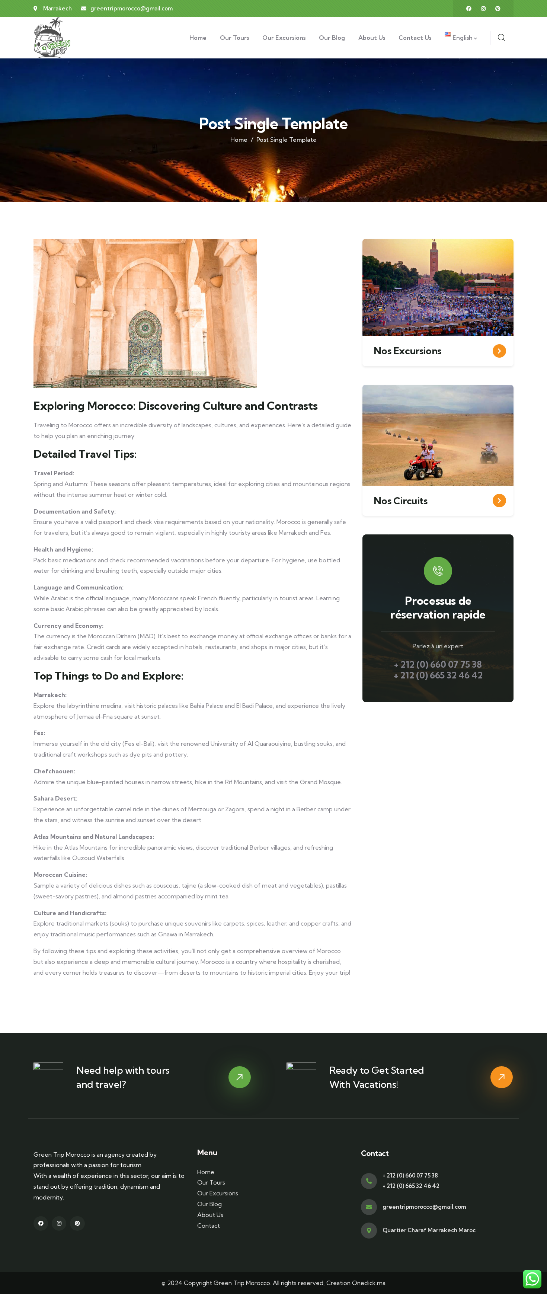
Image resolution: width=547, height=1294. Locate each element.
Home (238, 139)
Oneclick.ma (369, 1283)
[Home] (52, 37)
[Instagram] (483, 8)
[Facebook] (468, 8)
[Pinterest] (497, 8)
